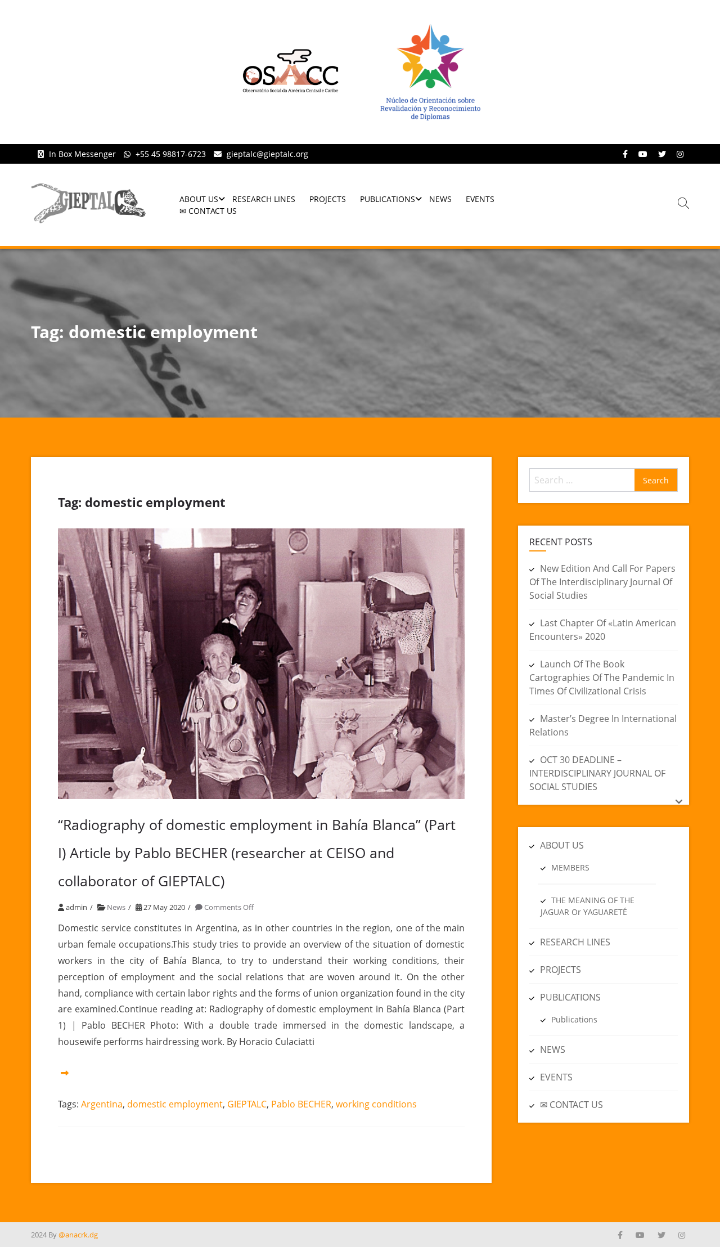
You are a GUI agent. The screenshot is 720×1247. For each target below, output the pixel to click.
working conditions (376, 1104)
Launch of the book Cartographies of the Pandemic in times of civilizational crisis (601, 677)
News (116, 907)
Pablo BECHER (301, 1104)
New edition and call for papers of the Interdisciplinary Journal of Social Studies (602, 582)
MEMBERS (570, 867)
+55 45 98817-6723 (171, 154)
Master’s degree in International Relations (603, 725)
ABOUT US (198, 199)
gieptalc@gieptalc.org (267, 154)
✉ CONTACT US (208, 210)
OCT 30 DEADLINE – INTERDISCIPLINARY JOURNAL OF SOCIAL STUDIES (597, 773)
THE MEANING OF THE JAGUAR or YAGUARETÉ (587, 906)
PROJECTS (327, 199)
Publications (574, 1019)
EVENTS (480, 199)
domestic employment (175, 1104)
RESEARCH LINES (263, 199)
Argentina (102, 1104)
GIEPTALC (247, 1104)
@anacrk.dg (78, 1235)
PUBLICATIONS (387, 199)
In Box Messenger (82, 154)
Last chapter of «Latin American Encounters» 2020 (602, 630)
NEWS (440, 199)
